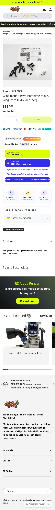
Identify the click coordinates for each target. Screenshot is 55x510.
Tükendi (36, 119)
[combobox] (27, 16)
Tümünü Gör (46, 315)
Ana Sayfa (7, 31)
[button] (50, 9)
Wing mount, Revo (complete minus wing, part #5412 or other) (27, 34)
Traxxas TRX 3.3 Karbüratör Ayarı (24, 353)
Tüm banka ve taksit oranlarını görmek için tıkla (27, 174)
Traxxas (6, 91)
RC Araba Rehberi (27, 301)
